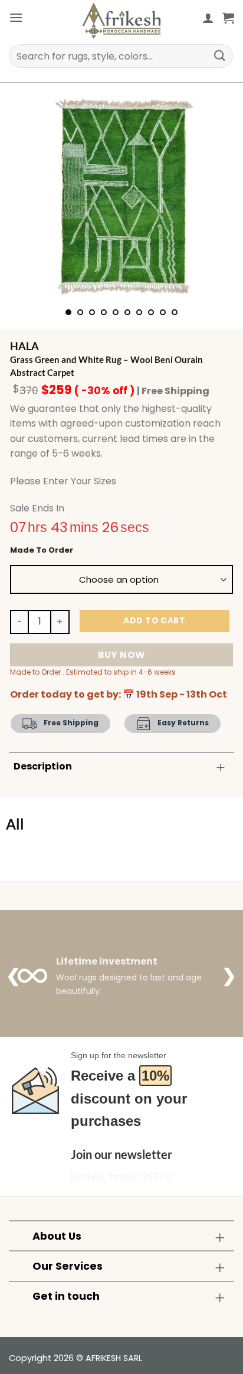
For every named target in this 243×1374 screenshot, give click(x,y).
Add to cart (154, 620)
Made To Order (41, 550)
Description (43, 766)
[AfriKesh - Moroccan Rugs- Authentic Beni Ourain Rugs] (121, 20)
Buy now (121, 655)
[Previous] (28, 195)
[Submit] (220, 55)
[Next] (214, 195)
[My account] (208, 18)
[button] (16, 17)
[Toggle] (220, 767)
